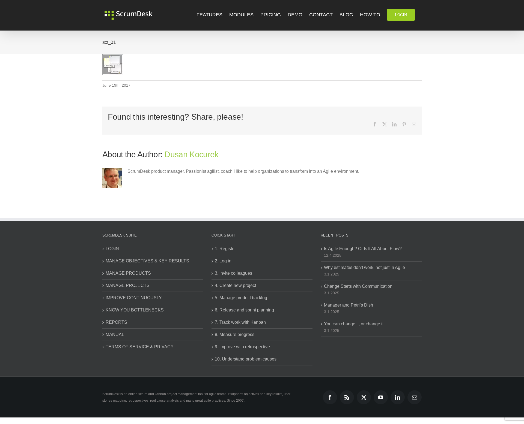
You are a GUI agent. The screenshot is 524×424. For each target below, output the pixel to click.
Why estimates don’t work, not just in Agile (364, 267)
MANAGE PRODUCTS (128, 273)
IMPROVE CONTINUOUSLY (134, 297)
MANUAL (115, 334)
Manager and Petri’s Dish (348, 305)
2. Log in (223, 261)
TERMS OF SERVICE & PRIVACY (140, 346)
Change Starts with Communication (358, 286)
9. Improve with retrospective (242, 346)
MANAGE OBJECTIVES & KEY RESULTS (147, 261)
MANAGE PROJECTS (128, 285)
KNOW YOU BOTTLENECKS (135, 310)
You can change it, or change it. (354, 324)
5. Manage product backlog (241, 297)
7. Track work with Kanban (240, 322)
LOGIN (112, 248)
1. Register (225, 248)
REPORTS (116, 322)
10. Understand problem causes (245, 359)
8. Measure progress (234, 334)
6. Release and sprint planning (244, 310)
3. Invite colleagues (233, 273)
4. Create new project (235, 285)
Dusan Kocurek (191, 154)
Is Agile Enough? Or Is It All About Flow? (363, 248)
